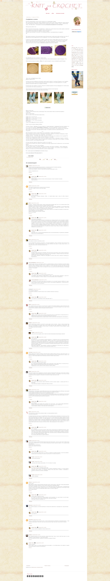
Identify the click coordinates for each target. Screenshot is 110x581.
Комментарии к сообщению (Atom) (37, 567)
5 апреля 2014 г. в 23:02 (42, 337)
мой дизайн (80, 57)
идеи (53, 13)
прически (76, 60)
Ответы (31, 174)
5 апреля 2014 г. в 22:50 (42, 230)
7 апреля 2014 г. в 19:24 (38, 461)
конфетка (76, 54)
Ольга (30, 239)
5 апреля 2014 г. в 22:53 (42, 273)
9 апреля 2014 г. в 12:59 (37, 519)
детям (74, 51)
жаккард (73, 52)
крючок (73, 55)
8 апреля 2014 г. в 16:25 (42, 512)
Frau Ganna (30, 352)
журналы (78, 52)
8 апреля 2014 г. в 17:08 (38, 474)
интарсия (73, 53)
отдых (76, 59)
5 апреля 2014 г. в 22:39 (42, 193)
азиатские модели (80, 47)
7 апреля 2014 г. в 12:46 (36, 482)
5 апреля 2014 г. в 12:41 (40, 262)
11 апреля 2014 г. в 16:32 (36, 534)
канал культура (77, 53)
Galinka (30, 371)
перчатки (80, 59)
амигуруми (74, 48)
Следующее (28, 565)
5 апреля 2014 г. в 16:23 (35, 304)
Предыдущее (67, 565)
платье (73, 60)
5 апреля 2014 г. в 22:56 (42, 313)
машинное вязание (80, 56)
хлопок (77, 63)
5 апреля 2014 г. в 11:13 (35, 239)
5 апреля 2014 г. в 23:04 (42, 361)
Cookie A (73, 65)
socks (81, 65)
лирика (78, 55)
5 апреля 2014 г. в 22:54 (42, 297)
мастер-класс (74, 56)
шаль (72, 64)
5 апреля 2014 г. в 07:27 (36, 165)
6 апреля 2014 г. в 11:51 (35, 440)
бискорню (80, 48)
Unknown (30, 482)
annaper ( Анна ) (34, 176)
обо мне (48, 13)
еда (81, 51)
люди (81, 55)
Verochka (30, 165)
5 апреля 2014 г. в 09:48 (35, 185)
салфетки (34, 467)
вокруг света (73, 50)
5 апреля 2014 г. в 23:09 (42, 401)
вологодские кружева (80, 50)
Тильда (80, 62)
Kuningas (30, 322)
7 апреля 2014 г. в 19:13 (42, 427)
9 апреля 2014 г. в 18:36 (42, 527)
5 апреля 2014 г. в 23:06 (42, 380)
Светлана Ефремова (32, 262)
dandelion (30, 534)
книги (72, 54)
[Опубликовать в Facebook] (32, 155)
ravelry (77, 65)
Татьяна (30, 440)
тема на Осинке (36, 468)
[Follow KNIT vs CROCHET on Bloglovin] (77, 32)
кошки (81, 54)
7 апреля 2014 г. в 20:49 (36, 505)
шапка (76, 64)
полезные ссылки (60, 13)
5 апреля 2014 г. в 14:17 (37, 289)
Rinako (30, 389)
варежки (76, 49)
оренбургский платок (75, 58)
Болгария (73, 49)
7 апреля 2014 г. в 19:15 (42, 451)
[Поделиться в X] (30, 155)
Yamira (30, 411)
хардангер (73, 63)
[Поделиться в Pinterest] (33, 155)
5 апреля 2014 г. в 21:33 (35, 389)
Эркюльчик (30, 505)
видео (81, 49)
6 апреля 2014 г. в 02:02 (35, 411)
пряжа (80, 60)
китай (81, 53)
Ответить (30, 172)
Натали (30, 185)
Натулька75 (31, 519)
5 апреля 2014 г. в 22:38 (42, 176)
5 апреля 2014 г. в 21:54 (39, 332)
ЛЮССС (30, 304)
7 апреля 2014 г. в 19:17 (42, 494)
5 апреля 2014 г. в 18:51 (35, 371)
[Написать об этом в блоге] (29, 155)
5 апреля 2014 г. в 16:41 (36, 352)
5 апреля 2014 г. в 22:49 (42, 250)
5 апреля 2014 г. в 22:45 (42, 217)
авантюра (73, 47)
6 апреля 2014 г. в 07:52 (43, 279)
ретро (81, 61)
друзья (78, 51)
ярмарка (80, 64)
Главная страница (47, 565)
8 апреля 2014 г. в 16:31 (42, 466)
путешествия (73, 61)
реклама (78, 61)
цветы (81, 63)
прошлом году (29, 143)
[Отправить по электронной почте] (28, 155)
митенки (74, 57)
